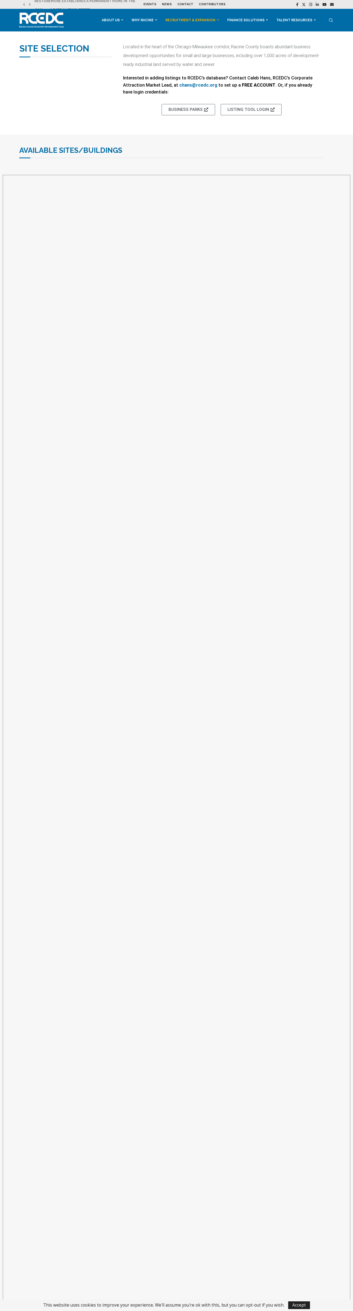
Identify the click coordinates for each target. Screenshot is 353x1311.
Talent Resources (294, 20)
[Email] (332, 4)
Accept (299, 1305)
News (167, 4)
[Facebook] (297, 4)
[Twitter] (304, 4)
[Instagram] (310, 4)
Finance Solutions (245, 20)
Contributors (212, 4)
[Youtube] (324, 4)
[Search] (331, 20)
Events (149, 4)
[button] (24, 4)
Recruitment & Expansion (190, 20)
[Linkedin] (317, 4)
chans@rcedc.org (198, 85)
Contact (185, 4)
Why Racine (143, 20)
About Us (111, 20)
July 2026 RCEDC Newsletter (62, 5)
